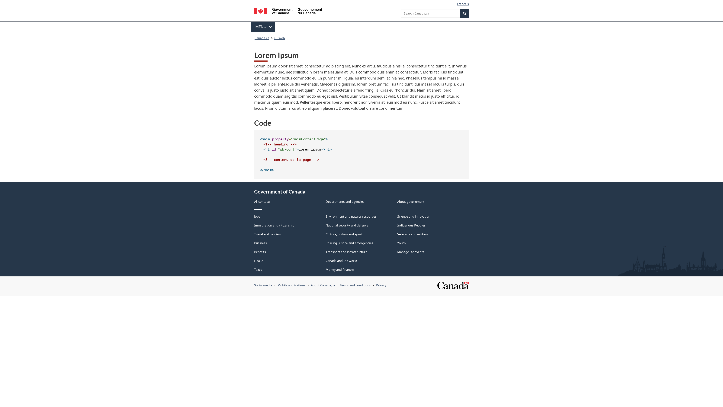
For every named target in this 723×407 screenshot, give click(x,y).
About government (410, 202)
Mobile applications (291, 285)
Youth (401, 243)
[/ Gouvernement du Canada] (288, 11)
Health (259, 261)
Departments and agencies (345, 202)
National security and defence (347, 225)
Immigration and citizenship (274, 225)
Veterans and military (412, 234)
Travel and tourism (267, 234)
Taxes (258, 270)
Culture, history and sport (344, 234)
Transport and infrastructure (346, 252)
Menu (261, 26)
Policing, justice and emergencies (349, 243)
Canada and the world (341, 261)
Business (260, 243)
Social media (263, 285)
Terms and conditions (355, 285)
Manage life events (410, 252)
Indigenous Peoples (411, 225)
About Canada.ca (323, 285)
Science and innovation (413, 216)
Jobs (257, 216)
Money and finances (340, 270)
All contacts (262, 202)
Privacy (381, 285)
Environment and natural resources (351, 216)
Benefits (260, 252)
